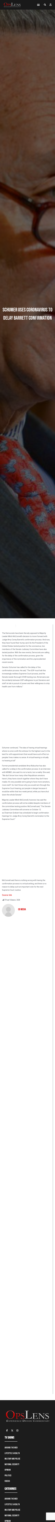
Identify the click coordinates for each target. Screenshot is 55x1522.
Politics (8, 1475)
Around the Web (11, 1447)
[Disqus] (26, 951)
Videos (7, 1481)
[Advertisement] (27, 717)
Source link (7, 895)
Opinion (8, 1470)
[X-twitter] (12, 1430)
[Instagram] (17, 1430)
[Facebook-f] (7, 1430)
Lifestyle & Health (12, 1453)
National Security (12, 1464)
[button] (38, 5)
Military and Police (12, 1458)
